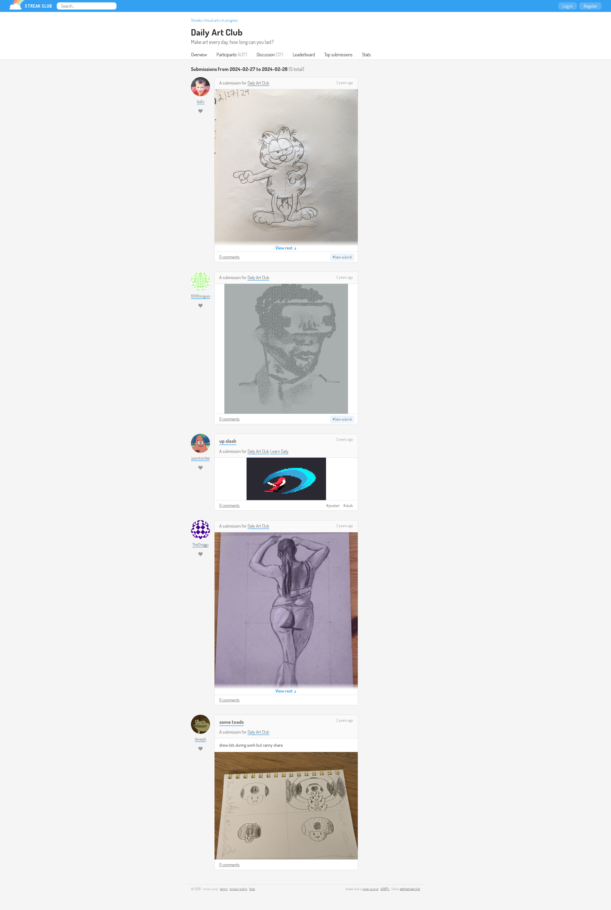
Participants (226, 54)
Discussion (266, 54)
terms (223, 889)
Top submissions (338, 54)
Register (590, 6)
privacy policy (238, 889)
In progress (230, 20)
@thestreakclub (410, 889)
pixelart (334, 505)
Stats (366, 54)
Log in (568, 6)
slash (349, 505)
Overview (199, 54)
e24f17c (385, 889)
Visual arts (212, 20)
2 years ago (344, 82)
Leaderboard (304, 54)
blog (252, 889)
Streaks (196, 20)
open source (370, 889)
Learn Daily (279, 451)
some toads (231, 722)
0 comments (229, 256)
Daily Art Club (216, 32)
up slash (227, 441)
